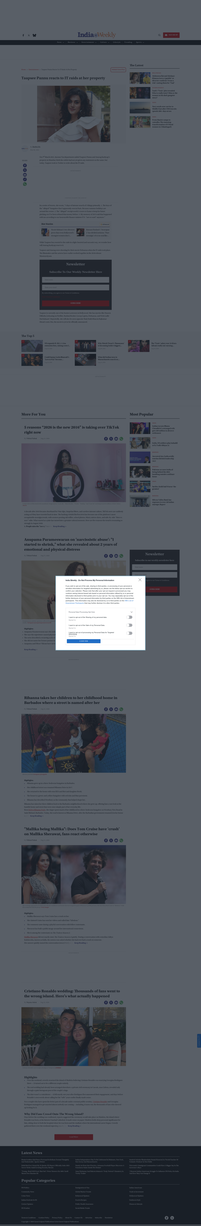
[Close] (141, 580)
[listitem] (100, 612)
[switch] (129, 617)
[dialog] (100, 613)
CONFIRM (83, 641)
